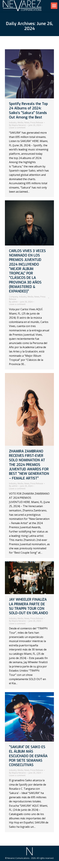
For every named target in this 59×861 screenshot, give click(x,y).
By (17, 125)
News (26, 122)
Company (13, 296)
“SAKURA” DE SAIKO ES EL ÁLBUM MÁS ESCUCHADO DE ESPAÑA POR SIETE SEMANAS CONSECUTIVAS (28, 756)
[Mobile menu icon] (54, 5)
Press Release (36, 122)
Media (20, 122)
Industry (13, 122)
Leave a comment (17, 127)
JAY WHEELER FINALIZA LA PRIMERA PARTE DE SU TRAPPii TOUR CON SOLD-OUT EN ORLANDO (28, 606)
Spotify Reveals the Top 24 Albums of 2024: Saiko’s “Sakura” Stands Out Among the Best (28, 110)
